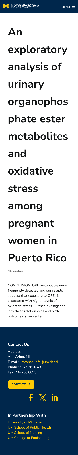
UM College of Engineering (28, 437)
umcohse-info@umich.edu (39, 362)
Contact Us (21, 384)
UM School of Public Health (29, 427)
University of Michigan (25, 422)
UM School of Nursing (25, 432)
